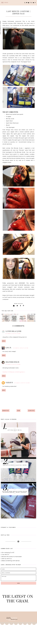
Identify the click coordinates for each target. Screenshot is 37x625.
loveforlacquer (13, 331)
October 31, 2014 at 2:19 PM (12, 333)
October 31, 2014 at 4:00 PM (22, 382)
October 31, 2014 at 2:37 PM (20, 347)
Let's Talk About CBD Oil (15, 430)
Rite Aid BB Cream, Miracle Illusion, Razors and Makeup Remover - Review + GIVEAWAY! (14, 492)
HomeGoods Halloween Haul (23, 318)
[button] (4, 2)
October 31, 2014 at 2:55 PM (12, 364)
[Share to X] (17, 305)
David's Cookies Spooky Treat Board (31, 317)
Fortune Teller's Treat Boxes (14, 318)
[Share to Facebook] (20, 305)
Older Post (31, 410)
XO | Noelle (14, 617)
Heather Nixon (12, 362)
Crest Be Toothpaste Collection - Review (15, 465)
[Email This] (13, 305)
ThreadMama (11, 620)
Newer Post (5, 410)
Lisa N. (9, 348)
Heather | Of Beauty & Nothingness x (14, 372)
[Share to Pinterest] (23, 305)
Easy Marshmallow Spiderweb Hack (6, 317)
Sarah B (9, 383)
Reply (3, 355)
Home (18, 410)
